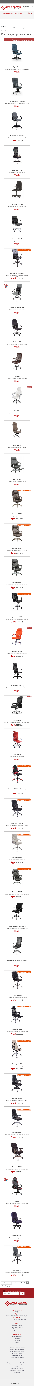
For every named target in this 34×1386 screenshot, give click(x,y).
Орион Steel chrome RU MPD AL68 (17, 960)
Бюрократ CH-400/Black (17, 273)
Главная (3, 26)
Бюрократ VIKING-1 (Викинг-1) (17, 789)
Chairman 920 (17, 445)
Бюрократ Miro (17, 479)
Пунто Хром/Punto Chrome (17, 101)
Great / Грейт (17, 720)
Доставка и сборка (17, 1327)
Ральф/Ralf (17, 1201)
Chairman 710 (17, 754)
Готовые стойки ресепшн (17, 1351)
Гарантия (17, 1331)
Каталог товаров (7, 13)
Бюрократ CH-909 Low (17, 617)
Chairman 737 (17, 342)
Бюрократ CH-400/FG (17, 1270)
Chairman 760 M (17, 239)
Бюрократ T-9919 (17, 548)
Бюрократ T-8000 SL (17, 823)
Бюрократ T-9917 (17, 892)
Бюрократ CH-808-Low (17, 135)
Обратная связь (17, 1336)
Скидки (19, 13)
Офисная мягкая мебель (17, 1357)
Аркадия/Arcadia (17, 651)
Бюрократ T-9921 (17, 582)
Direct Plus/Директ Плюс (17, 307)
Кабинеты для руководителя (17, 1347)
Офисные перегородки (17, 1370)
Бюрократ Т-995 (17, 170)
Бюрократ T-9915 (17, 514)
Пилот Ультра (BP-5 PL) (17, 685)
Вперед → (8, 1286)
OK (22, 1293)
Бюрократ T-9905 (17, 857)
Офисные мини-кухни (17, 1368)
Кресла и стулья (18, 28)
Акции (17, 1342)
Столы (25, 1363)
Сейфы (17, 1366)
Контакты (17, 1340)
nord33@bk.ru (17, 1312)
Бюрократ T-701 (17, 1064)
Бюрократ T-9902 (17, 1132)
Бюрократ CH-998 (17, 1029)
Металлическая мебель (17, 1365)
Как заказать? (17, 1329)
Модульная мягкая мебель (15, 1363)
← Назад (4, 1283)
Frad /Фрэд (17, 410)
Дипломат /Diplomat (17, 204)
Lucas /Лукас (17, 376)
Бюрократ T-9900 (17, 1098)
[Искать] (30, 17)
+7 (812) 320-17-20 (27, 6)
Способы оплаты (17, 1325)
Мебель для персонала (17, 1349)
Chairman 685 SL (17, 1235)
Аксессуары (17, 1372)
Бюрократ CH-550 (17, 995)
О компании (17, 1338)
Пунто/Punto (17, 67)
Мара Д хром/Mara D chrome (17, 926)
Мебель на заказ (17, 1355)
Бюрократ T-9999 (17, 1167)
